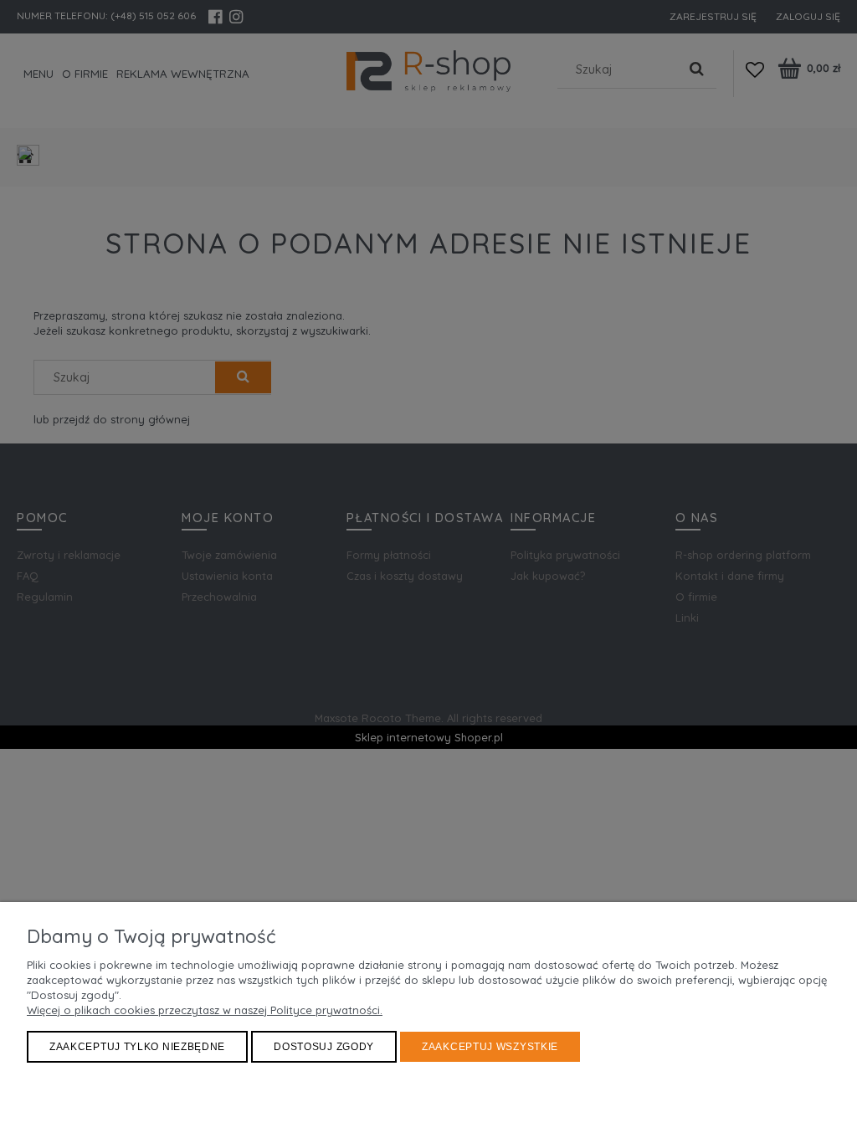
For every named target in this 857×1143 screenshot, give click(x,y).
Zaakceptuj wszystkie (490, 1047)
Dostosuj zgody (324, 1047)
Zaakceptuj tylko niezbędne (137, 1047)
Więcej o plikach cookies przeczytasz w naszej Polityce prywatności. (204, 1010)
